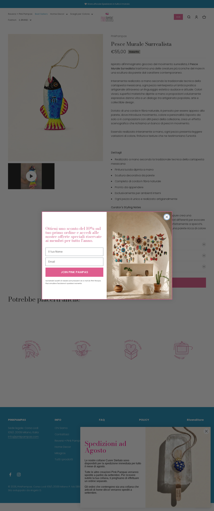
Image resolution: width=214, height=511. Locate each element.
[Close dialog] (167, 217)
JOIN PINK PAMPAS (74, 272)
